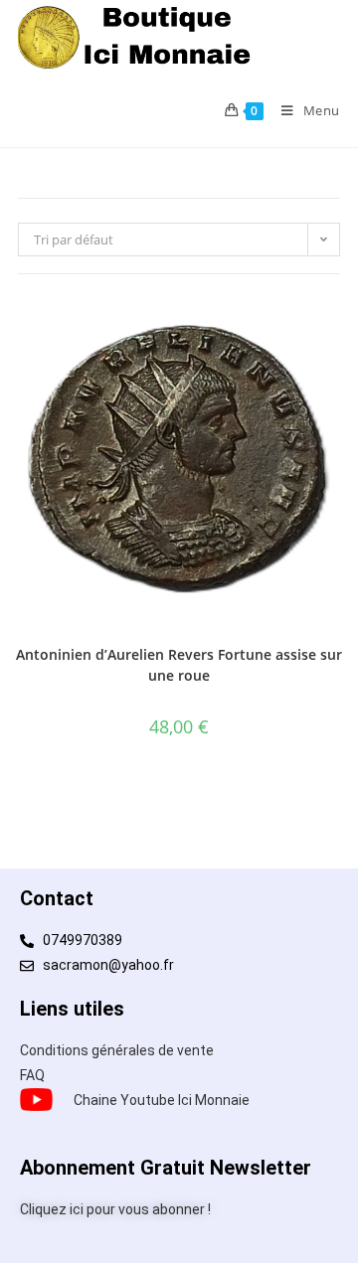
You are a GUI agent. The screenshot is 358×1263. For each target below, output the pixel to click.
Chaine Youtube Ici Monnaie (162, 1100)
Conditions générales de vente (117, 1050)
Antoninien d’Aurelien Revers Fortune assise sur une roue (179, 665)
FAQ (32, 1075)
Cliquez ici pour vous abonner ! (115, 1209)
